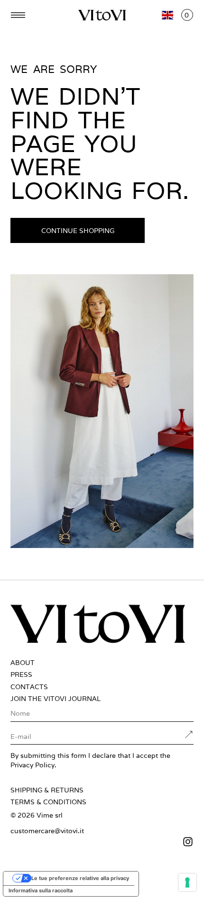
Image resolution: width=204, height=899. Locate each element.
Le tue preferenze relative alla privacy (80, 878)
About (22, 662)
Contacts (29, 687)
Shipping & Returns (46, 790)
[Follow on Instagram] (102, 841)
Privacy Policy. (33, 765)
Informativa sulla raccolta (41, 890)
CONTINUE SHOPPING (77, 230)
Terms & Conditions (48, 802)
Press (21, 674)
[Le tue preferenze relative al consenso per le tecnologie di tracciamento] (187, 882)
